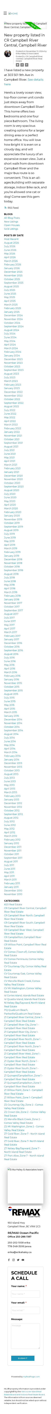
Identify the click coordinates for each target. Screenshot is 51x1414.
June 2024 (10, 337)
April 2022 (10, 421)
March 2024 (11, 348)
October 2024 (12, 323)
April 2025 (10, 301)
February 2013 (12, 796)
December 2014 (13, 719)
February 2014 (12, 756)
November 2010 (13, 894)
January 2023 (12, 388)
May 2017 (9, 625)
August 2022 (11, 406)
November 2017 (13, 603)
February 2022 (12, 428)
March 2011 (10, 879)
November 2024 (13, 319)
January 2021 (11, 472)
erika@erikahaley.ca (19, 1252)
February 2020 (12, 512)
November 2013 (13, 767)
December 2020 (13, 475)
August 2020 (11, 490)
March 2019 (10, 548)
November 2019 (13, 519)
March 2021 (10, 464)
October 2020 (12, 483)
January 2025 (12, 312)
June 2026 (10, 250)
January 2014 (11, 759)
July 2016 (9, 657)
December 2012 (13, 803)
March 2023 (11, 381)
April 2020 (10, 504)
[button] (9, 1260)
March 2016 (10, 672)
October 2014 (12, 727)
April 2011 (9, 876)
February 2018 (12, 595)
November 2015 (13, 683)
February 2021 (12, 468)
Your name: (18, 1286)
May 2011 (9, 872)
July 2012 (9, 821)
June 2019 (10, 537)
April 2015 (9, 708)
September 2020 (14, 486)
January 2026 (12, 268)
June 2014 (10, 741)
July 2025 (9, 290)
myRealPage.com (31, 1377)
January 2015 (11, 716)
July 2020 (9, 494)
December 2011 (13, 847)
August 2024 (11, 330)
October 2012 (12, 810)
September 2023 (14, 370)
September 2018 (13, 570)
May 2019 (9, 541)
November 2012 (13, 807)
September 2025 (13, 282)
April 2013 (9, 788)
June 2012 (10, 825)
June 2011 (9, 868)
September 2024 (14, 326)
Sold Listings (11, 229)
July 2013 (9, 777)
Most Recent (11, 239)
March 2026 (11, 261)
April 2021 (9, 461)
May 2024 (9, 341)
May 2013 (9, 785)
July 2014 (9, 737)
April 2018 (9, 588)
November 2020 (13, 479)
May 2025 (9, 297)
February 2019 (12, 552)
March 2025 (11, 304)
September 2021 (13, 443)
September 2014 (13, 730)
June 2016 (10, 661)
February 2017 (12, 636)
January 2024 (12, 355)
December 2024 (13, 315)
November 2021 (13, 435)
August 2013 (11, 774)
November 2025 (13, 275)
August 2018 (11, 574)
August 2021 (11, 446)
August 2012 (11, 817)
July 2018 (9, 577)
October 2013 (12, 770)
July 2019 (9, 534)
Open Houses (12, 225)
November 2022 (13, 395)
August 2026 (11, 242)
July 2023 (9, 377)
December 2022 (13, 392)
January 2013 (11, 799)
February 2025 (12, 308)
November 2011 (13, 850)
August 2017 (11, 614)
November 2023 (13, 362)
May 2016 (9, 665)
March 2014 (10, 752)
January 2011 (11, 887)
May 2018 (9, 584)
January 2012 (11, 843)
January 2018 (11, 599)
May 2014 (9, 745)
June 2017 (10, 621)
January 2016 (11, 679)
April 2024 (10, 344)
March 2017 (10, 632)
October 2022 (12, 399)
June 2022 (10, 413)
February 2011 (12, 883)
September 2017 (13, 610)
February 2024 (12, 352)
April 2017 (9, 628)
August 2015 (11, 694)
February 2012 (12, 839)
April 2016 (9, 668)
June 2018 (10, 581)
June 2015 (10, 701)
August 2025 (11, 286)
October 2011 (11, 854)
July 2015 (9, 697)
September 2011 (13, 858)
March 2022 (11, 424)
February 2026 (12, 264)
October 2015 (11, 686)
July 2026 (9, 246)
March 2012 (10, 836)
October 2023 (12, 366)
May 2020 (9, 501)
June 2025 (10, 293)
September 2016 (13, 650)
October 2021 (12, 439)
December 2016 (13, 643)
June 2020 (10, 497)
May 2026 (9, 253)
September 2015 (13, 690)
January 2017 (11, 639)
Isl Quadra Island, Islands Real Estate (24, 999)
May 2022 (9, 417)
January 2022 (12, 432)
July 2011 (9, 865)
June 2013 (10, 781)
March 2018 (10, 592)
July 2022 (9, 410)
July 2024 (9, 333)
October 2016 (11, 646)
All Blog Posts (12, 218)
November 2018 (13, 563)
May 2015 (9, 705)
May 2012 (9, 828)
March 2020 (11, 508)
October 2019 (12, 523)
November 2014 (13, 723)
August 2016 (11, 654)
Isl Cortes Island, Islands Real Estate (24, 995)
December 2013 (13, 763)
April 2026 (10, 257)
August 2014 (11, 734)
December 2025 (13, 271)
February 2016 (12, 676)
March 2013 (10, 792)
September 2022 (14, 403)
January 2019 (11, 555)
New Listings (11, 221)
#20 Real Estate (13, 904)
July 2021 (9, 450)
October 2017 (12, 606)
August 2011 (11, 861)
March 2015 (10, 712)
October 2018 (12, 566)
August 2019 (11, 530)
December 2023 (13, 359)
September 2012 (13, 814)
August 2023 (11, 373)
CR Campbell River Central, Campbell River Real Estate (29, 58)
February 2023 (12, 384)
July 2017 (9, 617)
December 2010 (13, 890)
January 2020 (12, 515)
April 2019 (9, 545)
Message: (17, 1319)
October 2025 (12, 279)
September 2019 (13, 526)
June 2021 (10, 454)
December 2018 (13, 559)
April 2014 (9, 748)
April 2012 (9, 832)
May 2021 (9, 457)
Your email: (18, 1302)
